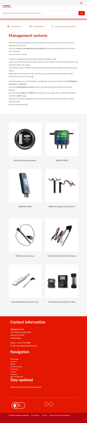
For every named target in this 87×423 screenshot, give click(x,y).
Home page (14, 359)
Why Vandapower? (17, 376)
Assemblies (14, 369)
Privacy (44, 415)
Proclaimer (35, 415)
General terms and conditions (60, 415)
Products (13, 361)
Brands (12, 364)
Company (13, 374)
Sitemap (26, 415)
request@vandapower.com (26, 346)
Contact (13, 371)
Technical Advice (16, 366)
